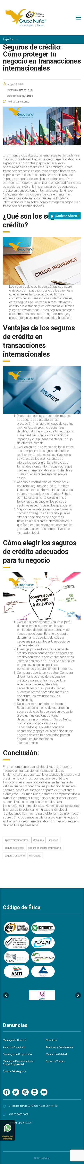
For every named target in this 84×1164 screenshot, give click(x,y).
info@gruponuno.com (20, 1122)
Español (8, 39)
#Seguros (38, 840)
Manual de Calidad (56, 1054)
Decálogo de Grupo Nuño (17, 1054)
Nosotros (51, 1040)
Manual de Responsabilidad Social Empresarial (19, 1063)
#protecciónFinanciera (17, 840)
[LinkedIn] (34, 1092)
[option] (42, 995)
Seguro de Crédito (14, 847)
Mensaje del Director (14, 1040)
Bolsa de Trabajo (55, 1061)
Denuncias (15, 1025)
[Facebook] (6, 1092)
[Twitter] (15, 1092)
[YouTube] (43, 1092)
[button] (6, 995)
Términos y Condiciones (59, 1047)
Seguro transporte (15, 855)
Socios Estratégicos (14, 1071)
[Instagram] (25, 1092)
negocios (53, 840)
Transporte (35, 855)
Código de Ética (22, 907)
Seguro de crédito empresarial (45, 847)
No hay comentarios (18, 101)
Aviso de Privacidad (14, 1047)
